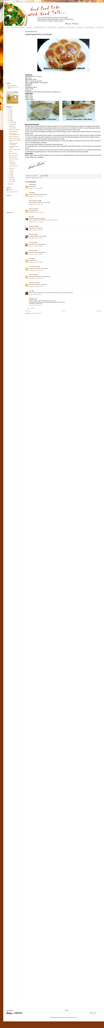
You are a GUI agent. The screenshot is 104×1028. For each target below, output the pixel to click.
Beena (30, 258)
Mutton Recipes (90, 27)
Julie (30, 216)
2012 (9, 120)
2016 (9, 113)
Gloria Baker (32, 234)
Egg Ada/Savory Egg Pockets (13, 147)
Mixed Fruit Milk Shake (14, 136)
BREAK (10, 151)
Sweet (40, 177)
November (11, 124)
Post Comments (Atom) (36, 313)
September (11, 128)
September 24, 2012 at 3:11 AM (36, 230)
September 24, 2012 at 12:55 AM (36, 221)
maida (33, 177)
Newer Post (28, 311)
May (10, 174)
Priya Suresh (32, 274)
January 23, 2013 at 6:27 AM (35, 305)
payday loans (39, 303)
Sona (30, 290)
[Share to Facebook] (46, 175)
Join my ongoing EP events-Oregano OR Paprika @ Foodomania (43, 220)
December (11, 122)
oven (38, 177)
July (10, 170)
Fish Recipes (80, 27)
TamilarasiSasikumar (34, 200)
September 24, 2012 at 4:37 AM (36, 238)
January (11, 181)
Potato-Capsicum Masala (14, 149)
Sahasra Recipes (33, 282)
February (11, 179)
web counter (93, 1013)
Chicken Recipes (52, 27)
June (10, 172)
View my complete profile (12, 191)
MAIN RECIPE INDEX (39, 27)
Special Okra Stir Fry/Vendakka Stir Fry (14, 134)
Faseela (10, 189)
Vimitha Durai (32, 208)
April (10, 175)
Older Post (99, 311)
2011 (9, 184)
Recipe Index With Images (17, 27)
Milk (35, 177)
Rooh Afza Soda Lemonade (12, 163)
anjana (30, 192)
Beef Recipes (71, 27)
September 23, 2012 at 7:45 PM (36, 188)
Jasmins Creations (12, 85)
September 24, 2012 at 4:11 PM (36, 278)
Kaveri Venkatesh (33, 266)
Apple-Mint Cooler (13, 157)
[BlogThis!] (43, 175)
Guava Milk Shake (13, 153)
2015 (9, 115)
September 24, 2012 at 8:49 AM (36, 246)
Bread (30, 177)
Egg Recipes (62, 27)
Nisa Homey (32, 242)
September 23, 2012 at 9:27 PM (36, 204)
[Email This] (41, 175)
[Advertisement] (13, 55)
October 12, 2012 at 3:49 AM (35, 294)
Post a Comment (31, 308)
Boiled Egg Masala (13, 165)
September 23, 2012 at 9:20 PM (36, 196)
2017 (9, 111)
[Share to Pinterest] (47, 175)
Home (6, 27)
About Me (29, 27)
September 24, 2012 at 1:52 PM (36, 270)
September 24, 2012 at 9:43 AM (36, 262)
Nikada (66, 1017)
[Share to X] (44, 175)
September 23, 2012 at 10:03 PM (36, 212)
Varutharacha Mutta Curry (14, 138)
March (10, 177)
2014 (9, 116)
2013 (9, 118)
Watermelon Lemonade (14, 129)
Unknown (31, 184)
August (10, 168)
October (11, 126)
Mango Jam (11, 160)
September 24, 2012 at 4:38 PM (36, 286)
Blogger (75, 1017)
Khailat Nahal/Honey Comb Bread (13, 144)
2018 (9, 109)
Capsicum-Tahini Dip (13, 155)
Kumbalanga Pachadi (14, 159)
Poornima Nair (32, 226)
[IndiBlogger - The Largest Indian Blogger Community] (12, 103)
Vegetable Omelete (13, 131)
